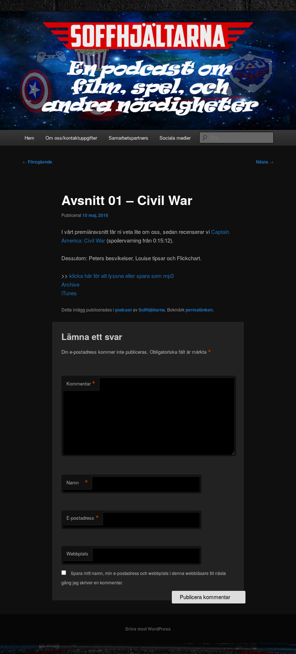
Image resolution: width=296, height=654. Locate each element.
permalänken (199, 309)
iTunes (69, 293)
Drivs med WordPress (148, 628)
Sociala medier (175, 137)
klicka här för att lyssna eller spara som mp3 (121, 275)
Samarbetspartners (128, 137)
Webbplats (77, 553)
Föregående (37, 161)
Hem (29, 137)
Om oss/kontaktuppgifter (71, 137)
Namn (77, 482)
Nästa (265, 161)
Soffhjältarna (152, 309)
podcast (123, 309)
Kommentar (80, 383)
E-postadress (82, 518)
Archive (70, 284)
